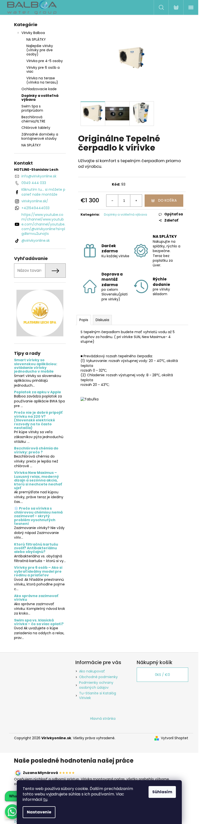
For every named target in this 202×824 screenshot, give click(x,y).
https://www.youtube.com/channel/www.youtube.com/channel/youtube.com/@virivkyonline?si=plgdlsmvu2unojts (43, 224)
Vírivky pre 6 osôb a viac (43, 69)
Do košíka (167, 200)
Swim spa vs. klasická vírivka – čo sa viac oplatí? (39, 622)
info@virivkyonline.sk (38, 176)
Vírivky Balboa (33, 32)
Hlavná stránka (103, 718)
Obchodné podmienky (98, 676)
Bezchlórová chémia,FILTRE (33, 119)
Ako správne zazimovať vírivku (36, 598)
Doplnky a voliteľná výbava (39, 97)
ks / (162, 674)
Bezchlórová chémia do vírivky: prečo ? (36, 450)
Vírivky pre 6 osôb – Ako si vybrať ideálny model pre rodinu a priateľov (38, 571)
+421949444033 (35, 208)
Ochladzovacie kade (39, 88)
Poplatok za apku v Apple (37, 392)
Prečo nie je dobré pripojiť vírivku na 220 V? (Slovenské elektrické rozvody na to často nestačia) (38, 420)
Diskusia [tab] (102, 319)
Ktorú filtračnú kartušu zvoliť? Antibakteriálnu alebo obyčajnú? (36, 548)
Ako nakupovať (92, 671)
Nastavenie (39, 812)
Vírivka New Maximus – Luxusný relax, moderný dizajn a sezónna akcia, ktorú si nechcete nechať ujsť (38, 480)
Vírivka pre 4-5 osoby (44, 60)
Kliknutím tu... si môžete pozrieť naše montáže (43, 192)
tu (45, 799)
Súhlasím (162, 792)
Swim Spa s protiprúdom (32, 108)
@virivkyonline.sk (35, 240)
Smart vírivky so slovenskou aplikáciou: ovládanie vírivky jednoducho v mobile (35, 366)
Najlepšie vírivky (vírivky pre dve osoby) (39, 50)
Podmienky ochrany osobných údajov (96, 685)
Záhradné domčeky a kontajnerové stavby (39, 136)
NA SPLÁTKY (36, 39)
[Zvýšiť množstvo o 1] (136, 200)
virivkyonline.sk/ (34, 201)
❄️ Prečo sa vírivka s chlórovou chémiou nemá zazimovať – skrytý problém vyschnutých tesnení (38, 516)
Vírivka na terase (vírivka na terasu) (42, 80)
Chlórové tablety (35, 127)
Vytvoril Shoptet (174, 738)
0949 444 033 (33, 182)
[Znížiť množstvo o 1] (112, 200)
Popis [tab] (83, 319)
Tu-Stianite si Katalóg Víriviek (97, 695)
